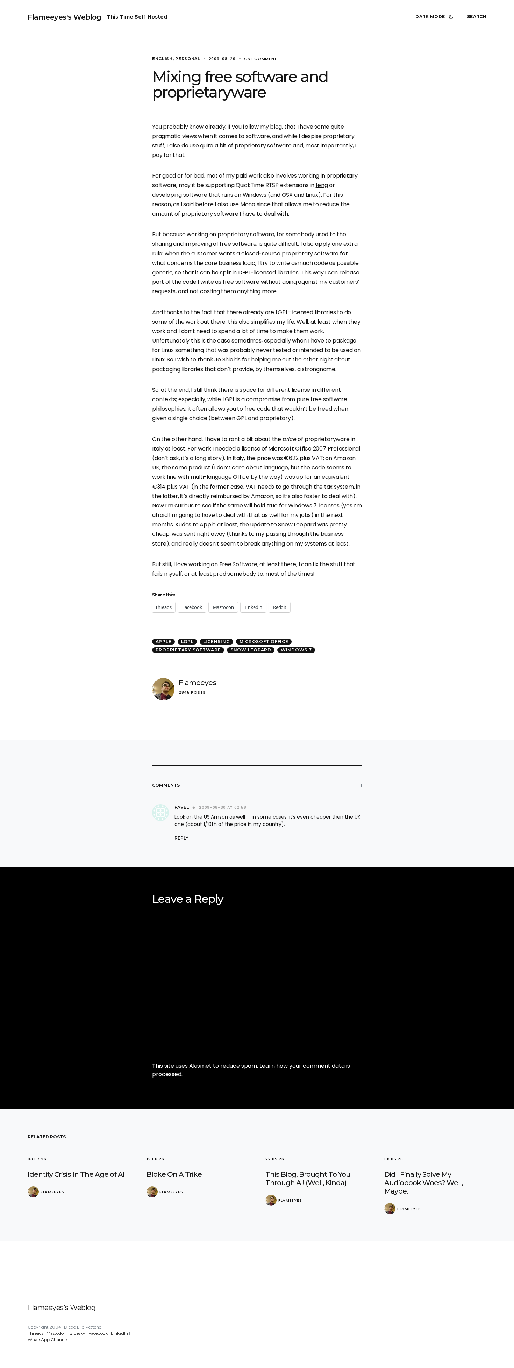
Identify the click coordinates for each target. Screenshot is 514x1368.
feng (322, 185)
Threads (35, 1333)
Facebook (98, 1333)
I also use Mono (235, 204)
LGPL (187, 641)
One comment (260, 59)
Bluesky (77, 1333)
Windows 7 (296, 650)
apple (164, 641)
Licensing (216, 641)
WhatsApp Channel (48, 1339)
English (162, 58)
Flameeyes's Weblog (64, 17)
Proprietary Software (188, 650)
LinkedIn (119, 1333)
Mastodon (56, 1333)
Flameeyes (197, 682)
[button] (435, 17)
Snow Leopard (250, 650)
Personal (187, 58)
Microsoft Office (264, 641)
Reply (181, 838)
